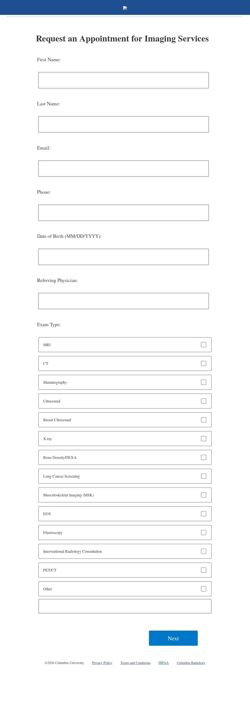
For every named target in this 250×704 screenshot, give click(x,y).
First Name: (49, 59)
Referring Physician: (57, 280)
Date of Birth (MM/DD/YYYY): (69, 236)
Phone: (44, 192)
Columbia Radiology (191, 662)
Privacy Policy (102, 662)
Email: (44, 147)
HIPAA (163, 662)
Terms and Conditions (135, 662)
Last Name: (48, 103)
